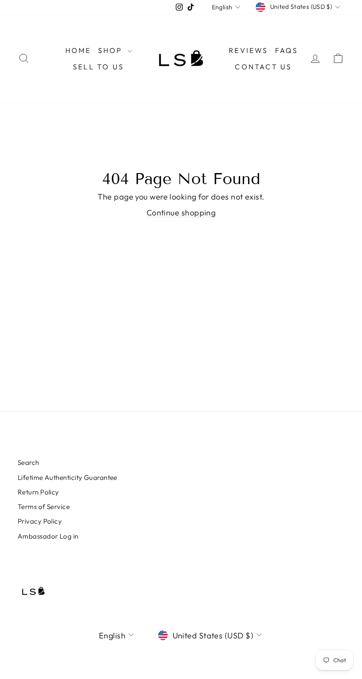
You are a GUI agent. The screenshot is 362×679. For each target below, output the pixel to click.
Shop (111, 50)
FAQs (286, 50)
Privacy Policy (40, 521)
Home (78, 50)
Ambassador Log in (48, 536)
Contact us (263, 66)
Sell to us (98, 66)
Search (28, 462)
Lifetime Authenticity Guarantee (67, 477)
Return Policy (38, 492)
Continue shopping (181, 212)
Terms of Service (44, 506)
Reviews (248, 50)
